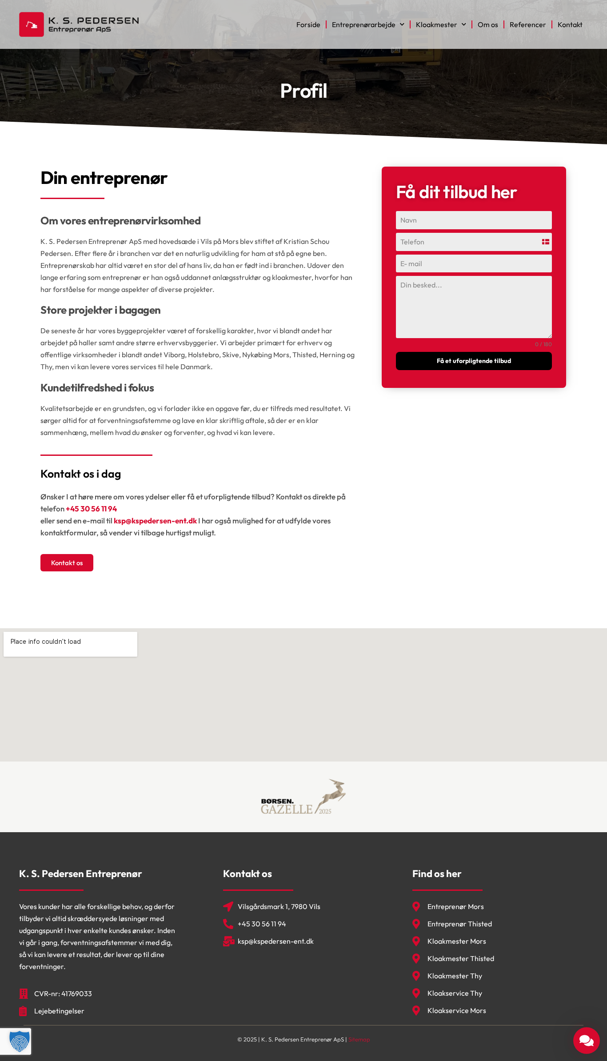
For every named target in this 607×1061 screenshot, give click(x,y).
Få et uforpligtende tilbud (474, 361)
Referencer (528, 24)
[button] (19, 1041)
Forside (308, 24)
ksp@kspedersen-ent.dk (155, 520)
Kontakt (570, 24)
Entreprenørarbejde (363, 24)
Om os (488, 24)
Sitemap (359, 1039)
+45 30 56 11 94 (91, 508)
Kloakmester (436, 24)
